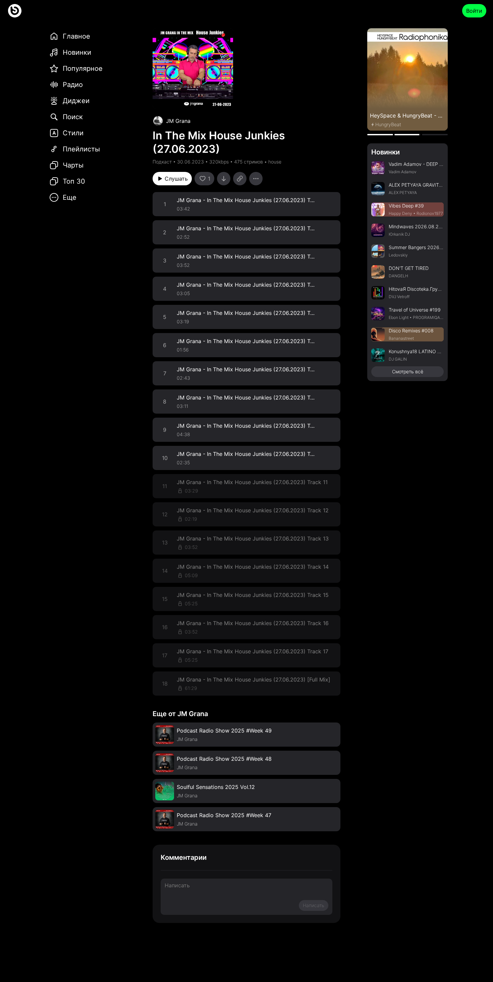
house (274, 162)
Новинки (385, 152)
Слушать (176, 178)
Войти (474, 10)
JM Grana (178, 121)
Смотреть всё (407, 371)
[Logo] (15, 11)
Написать (313, 905)
